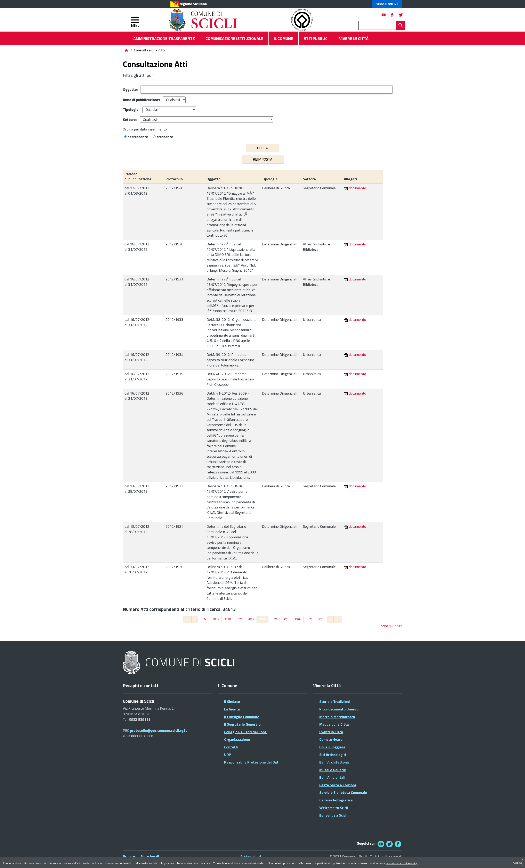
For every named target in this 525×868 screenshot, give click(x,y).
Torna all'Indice (390, 626)
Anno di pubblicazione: (141, 99)
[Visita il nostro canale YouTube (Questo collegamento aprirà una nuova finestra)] (389, 844)
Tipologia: (131, 109)
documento (357, 188)
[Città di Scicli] (179, 663)
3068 (204, 619)
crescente (165, 137)
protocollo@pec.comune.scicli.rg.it (158, 730)
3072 (251, 619)
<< (187, 619)
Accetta (517, 862)
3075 (286, 619)
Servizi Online (387, 4)
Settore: (130, 119)
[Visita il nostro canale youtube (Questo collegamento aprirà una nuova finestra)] (383, 14)
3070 (227, 619)
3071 (239, 619)
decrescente (138, 137)
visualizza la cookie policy (402, 863)
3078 (321, 619)
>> (337, 619)
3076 (297, 619)
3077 (309, 619)
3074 (274, 619)
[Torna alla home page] (126, 50)
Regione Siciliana (193, 4)
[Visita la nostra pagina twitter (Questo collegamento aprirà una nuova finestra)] (401, 14)
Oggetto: (130, 89)
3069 (215, 619)
